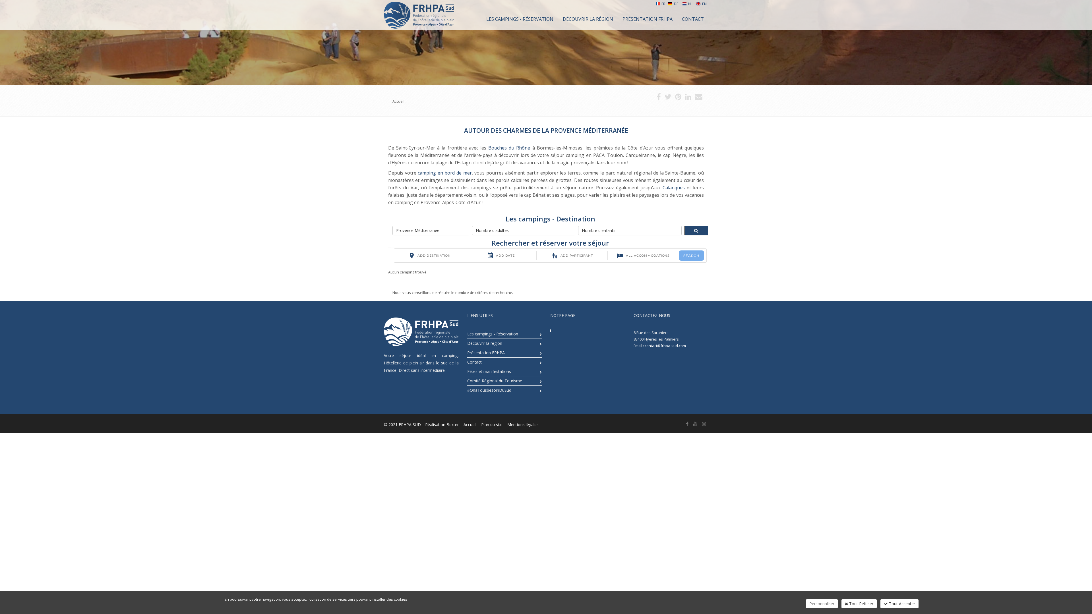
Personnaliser (821, 603)
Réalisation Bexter (442, 424)
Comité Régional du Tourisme (494, 380)
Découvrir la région (484, 343)
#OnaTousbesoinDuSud (489, 390)
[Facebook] (687, 424)
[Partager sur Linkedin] (688, 98)
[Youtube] (695, 424)
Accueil (470, 424)
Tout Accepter (901, 603)
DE (676, 3)
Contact (474, 362)
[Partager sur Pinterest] (678, 98)
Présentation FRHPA (486, 352)
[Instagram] (704, 424)
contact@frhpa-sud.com (665, 345)
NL (690, 3)
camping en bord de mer (444, 173)
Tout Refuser (860, 603)
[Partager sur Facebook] (659, 98)
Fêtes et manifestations (489, 371)
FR (663, 3)
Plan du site (491, 424)
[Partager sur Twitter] (668, 98)
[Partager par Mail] (698, 98)
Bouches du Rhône (509, 148)
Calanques (674, 187)
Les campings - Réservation (492, 334)
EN (704, 3)
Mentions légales (523, 424)
